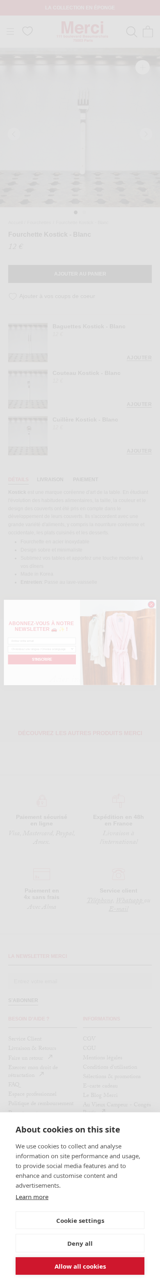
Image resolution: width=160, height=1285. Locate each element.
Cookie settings (80, 1220)
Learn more (32, 1197)
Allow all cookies (80, 1266)
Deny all (80, 1243)
